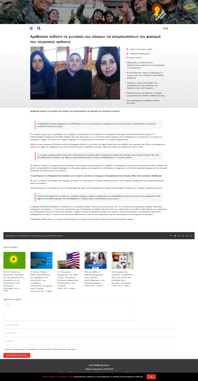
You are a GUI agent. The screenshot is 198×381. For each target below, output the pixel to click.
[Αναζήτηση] (39, 28)
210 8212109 (108, 369)
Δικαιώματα (145, 53)
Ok (151, 377)
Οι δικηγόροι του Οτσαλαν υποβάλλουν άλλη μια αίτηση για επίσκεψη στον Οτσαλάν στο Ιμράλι (122, 277)
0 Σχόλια (49, 291)
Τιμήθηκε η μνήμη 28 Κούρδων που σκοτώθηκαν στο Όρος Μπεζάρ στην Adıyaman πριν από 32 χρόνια (142, 85)
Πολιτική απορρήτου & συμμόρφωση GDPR (57, 377)
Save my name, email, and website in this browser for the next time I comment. (41, 349)
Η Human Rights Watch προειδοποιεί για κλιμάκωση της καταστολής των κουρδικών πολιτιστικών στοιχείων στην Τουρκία (41, 280)
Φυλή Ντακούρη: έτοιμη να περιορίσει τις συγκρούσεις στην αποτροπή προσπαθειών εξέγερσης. (145, 75)
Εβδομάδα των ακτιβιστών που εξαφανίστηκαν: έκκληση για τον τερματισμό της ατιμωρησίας (146, 65)
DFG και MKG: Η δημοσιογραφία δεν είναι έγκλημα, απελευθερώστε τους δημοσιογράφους (95, 277)
